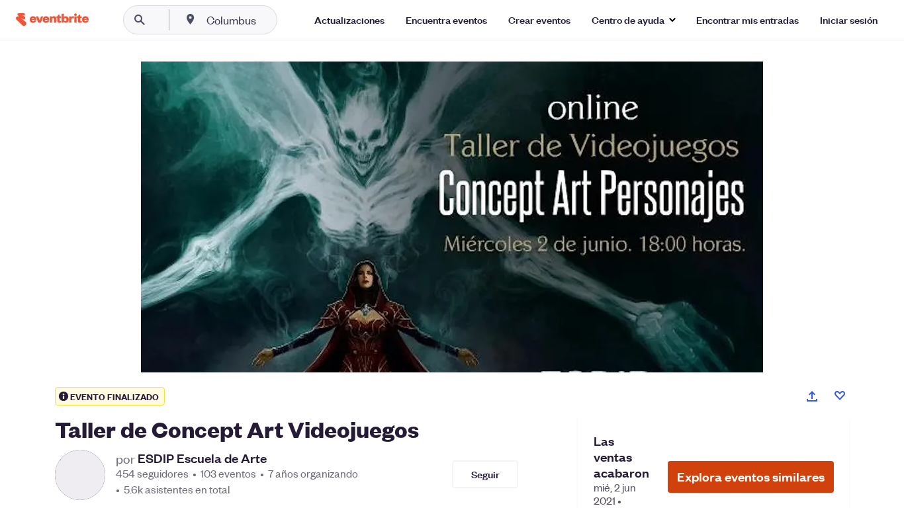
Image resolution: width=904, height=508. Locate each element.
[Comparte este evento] (812, 396)
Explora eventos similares (751, 476)
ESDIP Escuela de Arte (202, 458)
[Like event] (840, 395)
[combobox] (274, 20)
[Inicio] (52, 19)
